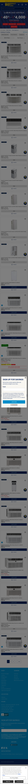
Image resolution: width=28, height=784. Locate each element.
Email (4, 386)
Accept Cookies (20, 781)
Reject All (8, 781)
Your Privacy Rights (14, 777)
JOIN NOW (14, 402)
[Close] (25, 767)
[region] (14, 775)
